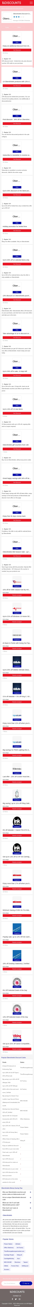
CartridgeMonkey (9, 1258)
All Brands (9, 8)
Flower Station (8, 1244)
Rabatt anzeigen (17, 595)
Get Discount (17, 50)
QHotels (18, 1244)
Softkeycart (25, 1266)
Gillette (6, 1266)
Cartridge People (9, 1255)
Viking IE (19, 1255)
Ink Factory (20, 1247)
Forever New (15, 1266)
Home (3, 8)
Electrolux (17, 1262)
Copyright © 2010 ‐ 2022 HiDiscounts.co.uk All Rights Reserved (17, 1304)
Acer (18, 1258)
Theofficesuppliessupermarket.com (14, 1251)
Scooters (6, 1269)
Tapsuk (25, 1262)
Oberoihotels (19, 8)
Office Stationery (9, 1247)
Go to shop (5, 592)
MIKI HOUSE (8, 1262)
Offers (19, 27)
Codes (7, 27)
